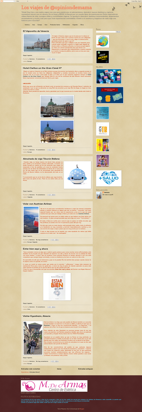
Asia (33, 24)
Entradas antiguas (85, 369)
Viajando (75, 24)
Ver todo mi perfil (108, 194)
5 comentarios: (40, 194)
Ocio (46, 24)
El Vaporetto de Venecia (36, 31)
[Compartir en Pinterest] (54, 59)
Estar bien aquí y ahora (35, 249)
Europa (40, 24)
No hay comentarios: (42, 239)
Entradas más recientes (30, 369)
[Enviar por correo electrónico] (48, 59)
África (82, 24)
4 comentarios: (40, 59)
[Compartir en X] (51, 59)
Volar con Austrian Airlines (37, 204)
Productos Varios (55, 24)
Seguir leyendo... (28, 55)
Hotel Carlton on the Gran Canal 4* (42, 68)
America (27, 24)
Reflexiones (66, 24)
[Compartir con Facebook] (53, 59)
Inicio (59, 369)
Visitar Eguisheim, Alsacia (36, 316)
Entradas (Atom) (35, 372)
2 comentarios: (40, 307)
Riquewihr (47, 325)
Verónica (106, 192)
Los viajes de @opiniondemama (56, 7)
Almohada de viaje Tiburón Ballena (41, 159)
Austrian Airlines (83, 213)
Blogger (82, 408)
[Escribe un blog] (50, 59)
